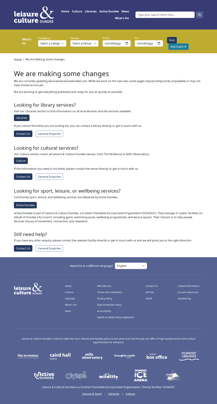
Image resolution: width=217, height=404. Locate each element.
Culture (77, 11)
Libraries (91, 11)
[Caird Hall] (60, 356)
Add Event (177, 46)
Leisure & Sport (92, 394)
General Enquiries (49, 134)
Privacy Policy (104, 298)
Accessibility (104, 311)
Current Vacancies (188, 292)
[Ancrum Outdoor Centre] (173, 375)
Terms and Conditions (109, 292)
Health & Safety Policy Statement (115, 317)
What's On (122, 18)
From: (106, 38)
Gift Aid (149, 292)
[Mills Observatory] (92, 356)
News (125, 11)
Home (65, 11)
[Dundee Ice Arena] (141, 375)
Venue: (74, 38)
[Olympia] (76, 375)
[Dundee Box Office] (157, 356)
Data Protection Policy (109, 304)
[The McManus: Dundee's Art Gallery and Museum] (28, 356)
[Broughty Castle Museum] (125, 356)
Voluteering (184, 298)
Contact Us (23, 134)
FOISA (148, 298)
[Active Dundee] (44, 375)
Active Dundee (109, 11)
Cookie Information (188, 286)
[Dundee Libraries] (189, 356)
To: (137, 38)
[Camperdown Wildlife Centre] (108, 375)
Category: (44, 38)
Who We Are (104, 286)
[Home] (35, 14)
